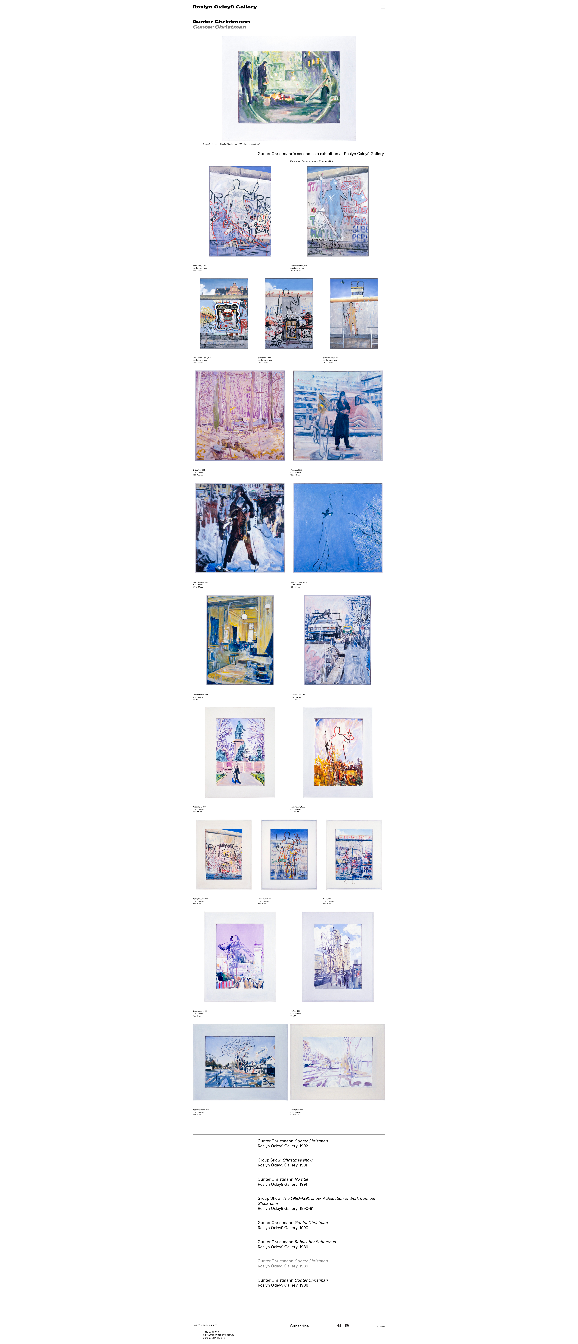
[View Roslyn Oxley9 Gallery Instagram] (347, 1325)
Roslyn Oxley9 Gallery (205, 1324)
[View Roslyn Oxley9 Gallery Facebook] (339, 1325)
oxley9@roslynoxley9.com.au (218, 1334)
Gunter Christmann (221, 21)
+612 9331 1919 (211, 1331)
